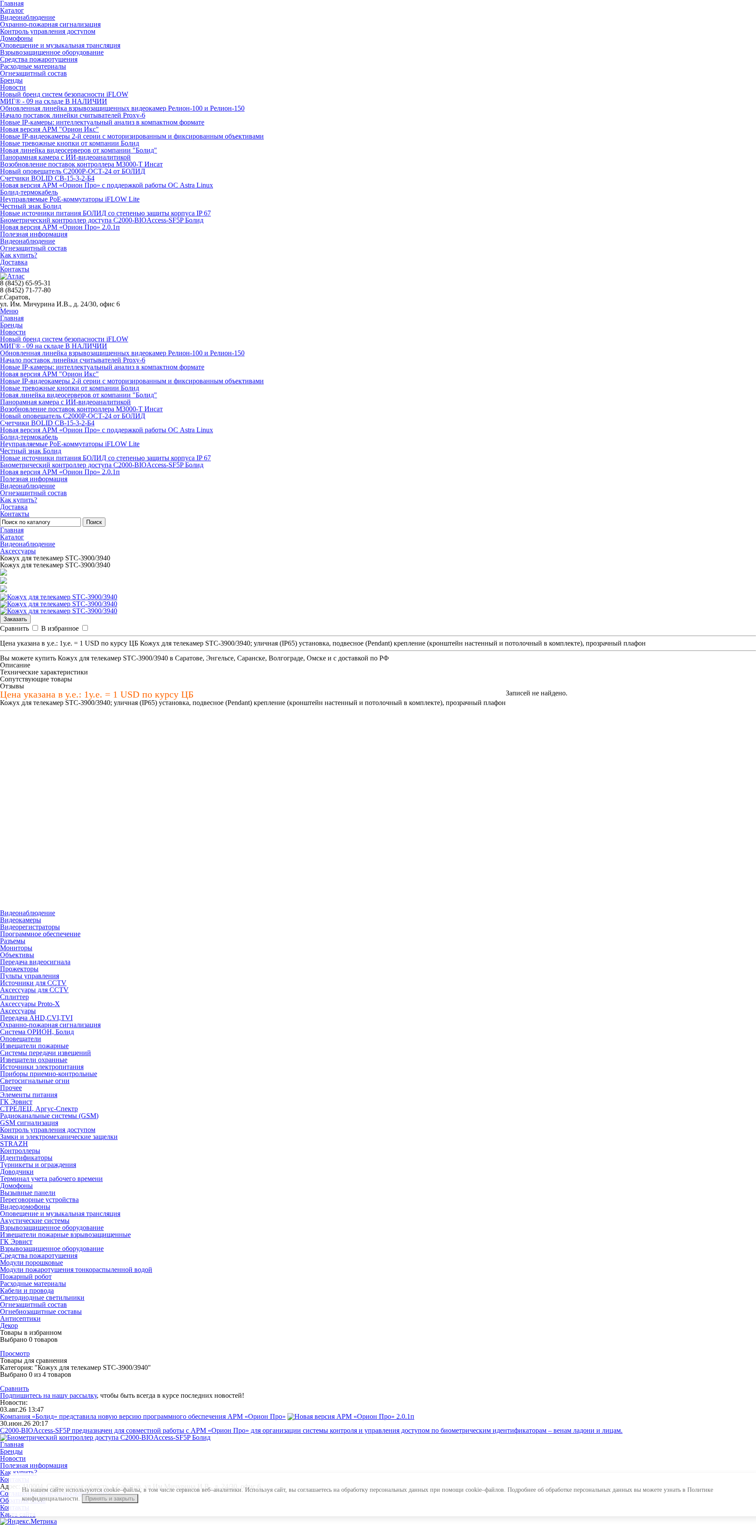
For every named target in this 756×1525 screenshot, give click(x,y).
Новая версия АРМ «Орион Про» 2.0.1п (60, 227)
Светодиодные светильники (42, 1297)
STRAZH (14, 1143)
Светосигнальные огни (35, 1080)
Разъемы (12, 941)
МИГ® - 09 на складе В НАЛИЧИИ (53, 101)
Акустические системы (35, 1220)
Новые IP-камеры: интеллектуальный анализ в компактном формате (102, 122)
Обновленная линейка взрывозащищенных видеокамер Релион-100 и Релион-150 (122, 108)
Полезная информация (33, 234)
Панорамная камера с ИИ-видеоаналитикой (65, 157)
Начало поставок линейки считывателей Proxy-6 (72, 115)
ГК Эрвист (16, 1101)
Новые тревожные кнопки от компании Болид (69, 143)
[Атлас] (12, 276)
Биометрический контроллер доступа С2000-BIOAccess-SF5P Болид (101, 220)
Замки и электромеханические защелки (59, 1136)
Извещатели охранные (33, 1059)
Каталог (12, 10)
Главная (12, 318)
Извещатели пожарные (34, 1045)
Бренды (11, 80)
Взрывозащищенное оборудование (52, 52)
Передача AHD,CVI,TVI (36, 1017)
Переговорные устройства (39, 1199)
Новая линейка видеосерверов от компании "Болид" (78, 150)
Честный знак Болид (30, 206)
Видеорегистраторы (30, 927)
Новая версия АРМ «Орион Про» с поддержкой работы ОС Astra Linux (106, 185)
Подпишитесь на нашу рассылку (48, 1395)
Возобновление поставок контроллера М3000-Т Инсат (81, 164)
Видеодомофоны (25, 1206)
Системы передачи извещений (45, 1052)
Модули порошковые (31, 1262)
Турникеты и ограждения (38, 1164)
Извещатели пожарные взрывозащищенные (65, 1234)
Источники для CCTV (33, 983)
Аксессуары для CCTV (34, 990)
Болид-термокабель (29, 192)
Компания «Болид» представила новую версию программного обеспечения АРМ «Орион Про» (143, 1416)
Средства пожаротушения (38, 59)
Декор (9, 1325)
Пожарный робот (26, 1276)
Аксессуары (18, 551)
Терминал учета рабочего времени (51, 1178)
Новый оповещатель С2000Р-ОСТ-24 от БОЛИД (72, 171)
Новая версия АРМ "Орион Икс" (49, 129)
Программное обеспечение (40, 934)
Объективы (17, 955)
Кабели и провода (27, 1290)
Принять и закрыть (110, 1498)
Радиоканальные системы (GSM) (49, 1115)
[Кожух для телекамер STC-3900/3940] (58, 597)
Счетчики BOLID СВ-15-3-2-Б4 (47, 178)
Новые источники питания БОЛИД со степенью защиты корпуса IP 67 (105, 213)
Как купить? (18, 255)
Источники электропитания (42, 1066)
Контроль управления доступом (47, 31)
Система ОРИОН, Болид (37, 1031)
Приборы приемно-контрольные (48, 1073)
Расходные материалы (33, 66)
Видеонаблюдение (27, 17)
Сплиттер (14, 996)
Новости (13, 87)
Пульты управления (29, 976)
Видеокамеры (20, 920)
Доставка (14, 262)
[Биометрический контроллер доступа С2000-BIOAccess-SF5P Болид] (105, 1437)
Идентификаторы (26, 1157)
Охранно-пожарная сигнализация (50, 24)
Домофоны (16, 38)
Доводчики (17, 1171)
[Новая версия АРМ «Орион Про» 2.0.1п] (350, 1416)
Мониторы (16, 948)
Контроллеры (20, 1150)
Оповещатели (20, 1038)
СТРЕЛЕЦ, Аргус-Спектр (39, 1108)
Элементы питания (28, 1094)
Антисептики (20, 1318)
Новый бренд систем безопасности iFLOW (64, 94)
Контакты (14, 269)
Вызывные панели (28, 1192)
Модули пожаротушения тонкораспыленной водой (76, 1269)
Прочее (11, 1087)
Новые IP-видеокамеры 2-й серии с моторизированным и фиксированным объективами (132, 136)
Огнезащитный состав (33, 73)
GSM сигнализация (29, 1122)
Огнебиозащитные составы (41, 1311)
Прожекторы (19, 969)
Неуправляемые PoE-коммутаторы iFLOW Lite (70, 199)
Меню (9, 311)
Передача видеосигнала (35, 962)
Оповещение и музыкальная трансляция (60, 45)
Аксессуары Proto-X (30, 1003)
